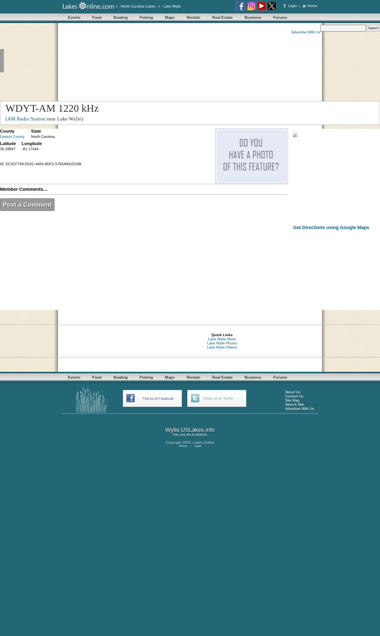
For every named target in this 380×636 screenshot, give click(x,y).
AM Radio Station (26, 119)
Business (253, 17)
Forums (280, 17)
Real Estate (222, 17)
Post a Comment (27, 204)
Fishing (146, 17)
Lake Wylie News (222, 339)
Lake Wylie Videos (222, 347)
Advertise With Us (305, 32)
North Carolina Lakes (138, 6)
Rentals (193, 17)
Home (312, 6)
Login (292, 6)
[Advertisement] (102, 61)
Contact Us (294, 396)
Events (74, 17)
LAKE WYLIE (187, 434)
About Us (292, 392)
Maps (170, 17)
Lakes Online (203, 442)
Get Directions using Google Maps (331, 227)
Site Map (292, 400)
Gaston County (12, 136)
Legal (197, 445)
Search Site (294, 404)
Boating (120, 17)
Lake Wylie (172, 6)
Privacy (183, 445)
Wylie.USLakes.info (190, 430)
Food (97, 17)
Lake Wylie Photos (222, 343)
